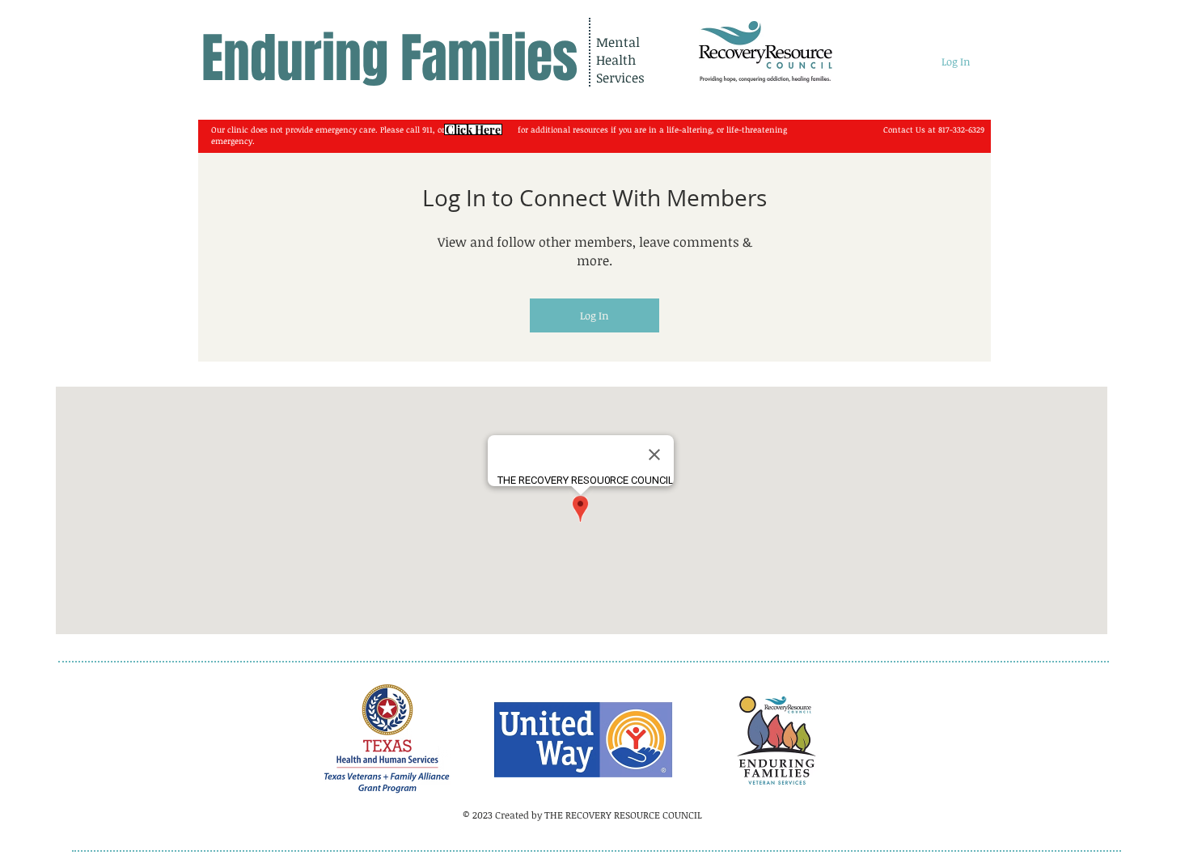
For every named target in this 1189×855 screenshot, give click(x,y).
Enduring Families (389, 58)
